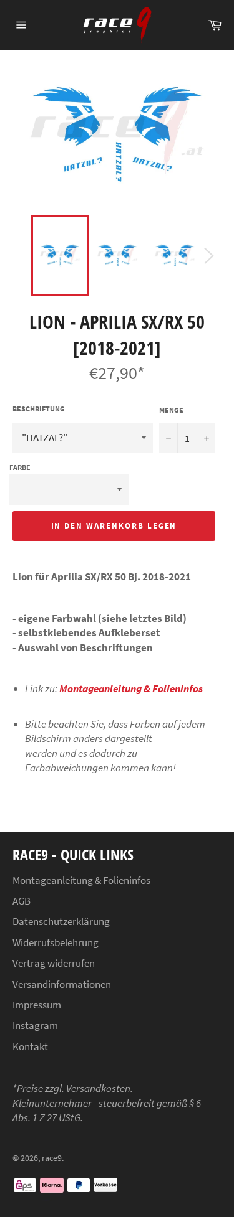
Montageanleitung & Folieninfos (131, 688)
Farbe (20, 467)
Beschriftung (38, 408)
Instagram (35, 1025)
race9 (52, 1158)
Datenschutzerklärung (61, 921)
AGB (21, 901)
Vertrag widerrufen (53, 963)
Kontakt (30, 1046)
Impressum (36, 1005)
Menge (171, 410)
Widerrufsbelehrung (55, 942)
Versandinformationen (61, 984)
